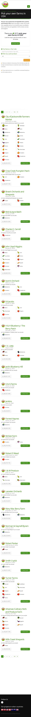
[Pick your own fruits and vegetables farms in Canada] (10, 709)
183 (14, 112)
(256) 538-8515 (6, 411)
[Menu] (28, 6)
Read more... (25, 163)
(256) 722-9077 (6, 601)
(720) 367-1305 (6, 631)
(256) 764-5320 (6, 445)
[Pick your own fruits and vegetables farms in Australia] (12, 709)
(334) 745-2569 (6, 318)
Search (27, 60)
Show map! (16, 43)
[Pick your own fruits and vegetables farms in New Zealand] (15, 709)
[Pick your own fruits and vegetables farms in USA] (7, 709)
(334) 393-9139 (6, 553)
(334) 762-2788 (6, 483)
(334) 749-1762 (6, 463)
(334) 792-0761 (6, 238)
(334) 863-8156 (6, 273)
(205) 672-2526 (6, 221)
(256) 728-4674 (6, 535)
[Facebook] (2, 702)
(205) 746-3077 (6, 501)
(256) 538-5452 (6, 649)
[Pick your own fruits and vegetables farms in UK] (17, 709)
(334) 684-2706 (6, 428)
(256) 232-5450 (6, 294)
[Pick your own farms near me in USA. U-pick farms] (5, 4)
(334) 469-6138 (6, 338)
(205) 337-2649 (6, 393)
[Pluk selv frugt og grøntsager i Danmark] (2, 709)
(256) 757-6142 (6, 204)
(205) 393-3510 (6, 163)
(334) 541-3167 (6, 376)
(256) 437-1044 (6, 184)
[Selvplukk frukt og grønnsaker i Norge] (5, 709)
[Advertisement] (15, 92)
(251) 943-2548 (6, 359)
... (11, 112)
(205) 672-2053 (6, 570)
